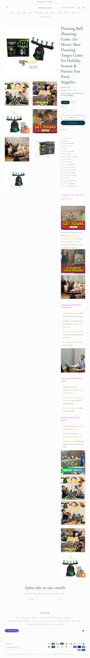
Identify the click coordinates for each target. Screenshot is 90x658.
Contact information (67, 654)
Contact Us (44, 617)
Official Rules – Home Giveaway (44, 624)
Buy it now (73, 123)
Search (17, 617)
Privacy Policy (59, 624)
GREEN (65, 102)
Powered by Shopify (20, 654)
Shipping (63, 90)
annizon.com (12, 654)
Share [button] (64, 129)
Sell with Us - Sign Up (63, 621)
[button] (7, 8)
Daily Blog (29, 624)
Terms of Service (37, 621)
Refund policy (30, 654)
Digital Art (35, 617)
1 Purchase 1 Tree (68, 617)
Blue (74, 102)
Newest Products (26, 617)
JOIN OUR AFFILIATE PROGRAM (19, 621)
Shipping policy (57, 654)
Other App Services (49, 621)
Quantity (63, 106)
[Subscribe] (60, 599)
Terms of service (47, 654)
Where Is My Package (55, 617)
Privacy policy (38, 654)
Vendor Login (76, 621)
